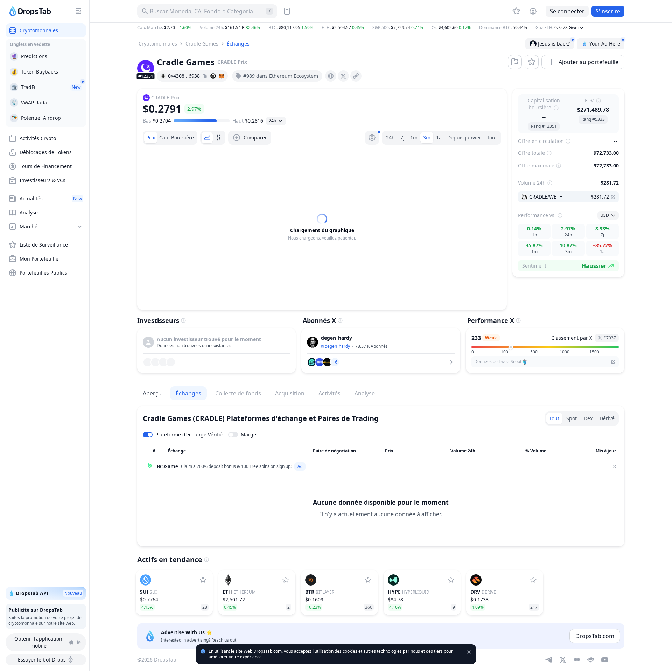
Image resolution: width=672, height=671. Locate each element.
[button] (380, 28)
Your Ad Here (604, 43)
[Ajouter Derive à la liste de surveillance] (533, 580)
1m (414, 137)
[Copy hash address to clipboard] (204, 75)
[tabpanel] (322, 227)
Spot (571, 418)
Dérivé (607, 418)
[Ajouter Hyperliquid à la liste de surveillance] (450, 580)
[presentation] (330, 76)
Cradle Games (202, 43)
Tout (492, 137)
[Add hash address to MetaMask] (221, 75)
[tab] (150, 137)
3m (426, 137)
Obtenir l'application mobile (38, 642)
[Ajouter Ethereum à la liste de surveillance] (285, 580)
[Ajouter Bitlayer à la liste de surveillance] (368, 580)
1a (439, 137)
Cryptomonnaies (158, 43)
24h (390, 137)
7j (402, 137)
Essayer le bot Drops (42, 659)
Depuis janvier (464, 137)
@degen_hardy (335, 346)
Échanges (238, 43)
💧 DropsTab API (45, 593)
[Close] (614, 466)
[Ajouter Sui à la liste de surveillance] (203, 580)
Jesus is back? (554, 43)
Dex (588, 418)
